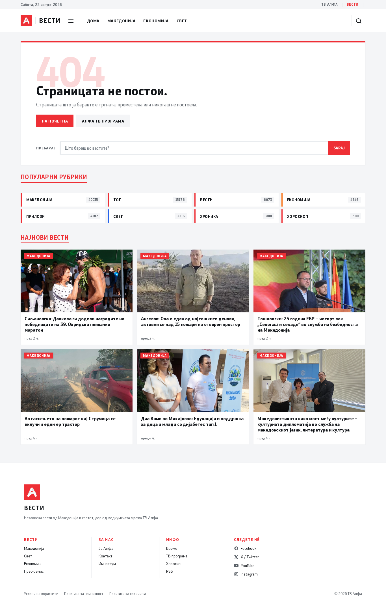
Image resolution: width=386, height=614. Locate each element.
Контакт (105, 556)
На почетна (55, 121)
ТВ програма (177, 556)
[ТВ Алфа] (26, 20)
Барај (339, 147)
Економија (155, 20)
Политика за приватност (83, 593)
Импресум (107, 563)
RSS (169, 571)
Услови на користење (41, 593)
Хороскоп (174, 563)
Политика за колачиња (127, 593)
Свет (182, 20)
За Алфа (106, 548)
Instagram (249, 574)
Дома (93, 20)
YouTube (247, 565)
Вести (353, 4)
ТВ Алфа (329, 4)
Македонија (121, 20)
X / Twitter (250, 556)
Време (171, 548)
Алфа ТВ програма (103, 121)
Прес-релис (34, 571)
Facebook (248, 548)
